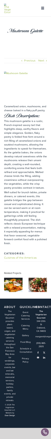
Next (41, 60)
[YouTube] (38, 358)
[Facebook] (38, 353)
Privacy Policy (25, 360)
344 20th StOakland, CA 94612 (41, 326)
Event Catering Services (25, 315)
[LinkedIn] (44, 358)
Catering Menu (25, 327)
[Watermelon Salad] (38, 285)
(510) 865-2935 (41, 345)
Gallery (13, 280)
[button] (6, 285)
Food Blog (25, 342)
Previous (29, 60)
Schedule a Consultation (26, 350)
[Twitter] (44, 353)
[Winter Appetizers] (13, 285)
